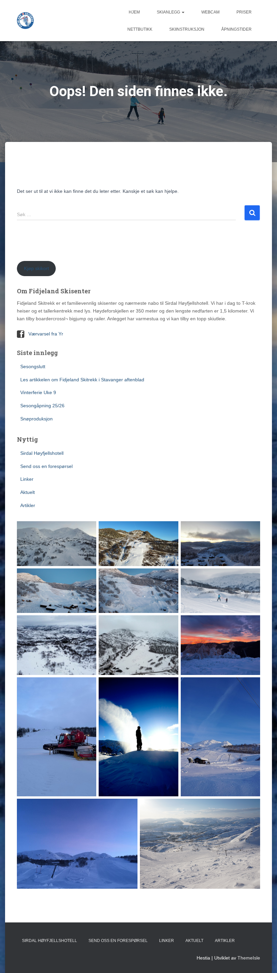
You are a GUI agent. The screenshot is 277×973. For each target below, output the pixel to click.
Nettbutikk (139, 29)
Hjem (134, 12)
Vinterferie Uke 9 (38, 392)
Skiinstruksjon (186, 29)
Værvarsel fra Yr (45, 333)
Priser (244, 12)
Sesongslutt (32, 366)
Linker (26, 479)
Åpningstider (236, 29)
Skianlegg (169, 12)
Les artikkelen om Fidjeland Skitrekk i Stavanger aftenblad (82, 379)
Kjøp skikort (36, 268)
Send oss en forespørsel (46, 466)
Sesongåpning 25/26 (42, 405)
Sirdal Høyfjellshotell (42, 453)
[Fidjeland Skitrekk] (25, 20)
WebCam (210, 12)
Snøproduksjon (36, 418)
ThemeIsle (248, 958)
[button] (182, 12)
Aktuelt (27, 492)
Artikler (27, 505)
